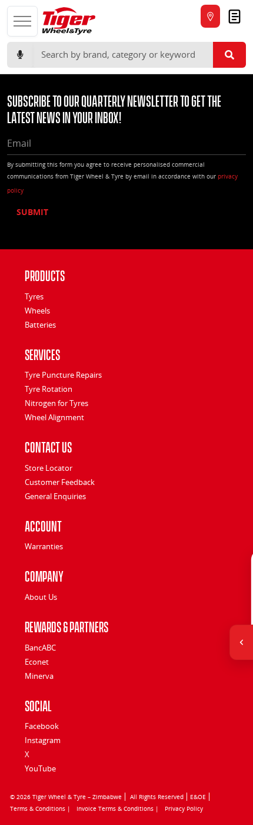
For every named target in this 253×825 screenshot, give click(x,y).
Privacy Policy (184, 808)
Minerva (39, 676)
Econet (37, 661)
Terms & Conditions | (40, 808)
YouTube (40, 768)
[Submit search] (229, 55)
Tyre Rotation (48, 389)
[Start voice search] (20, 55)
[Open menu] (22, 21)
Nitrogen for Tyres (56, 403)
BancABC (40, 647)
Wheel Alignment (54, 417)
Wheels (37, 310)
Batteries (40, 324)
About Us (41, 597)
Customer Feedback (60, 482)
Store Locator (48, 468)
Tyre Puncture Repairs (63, 374)
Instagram (43, 740)
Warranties (44, 546)
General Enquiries (55, 496)
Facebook (42, 726)
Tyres (34, 296)
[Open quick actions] (241, 642)
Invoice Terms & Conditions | (117, 808)
